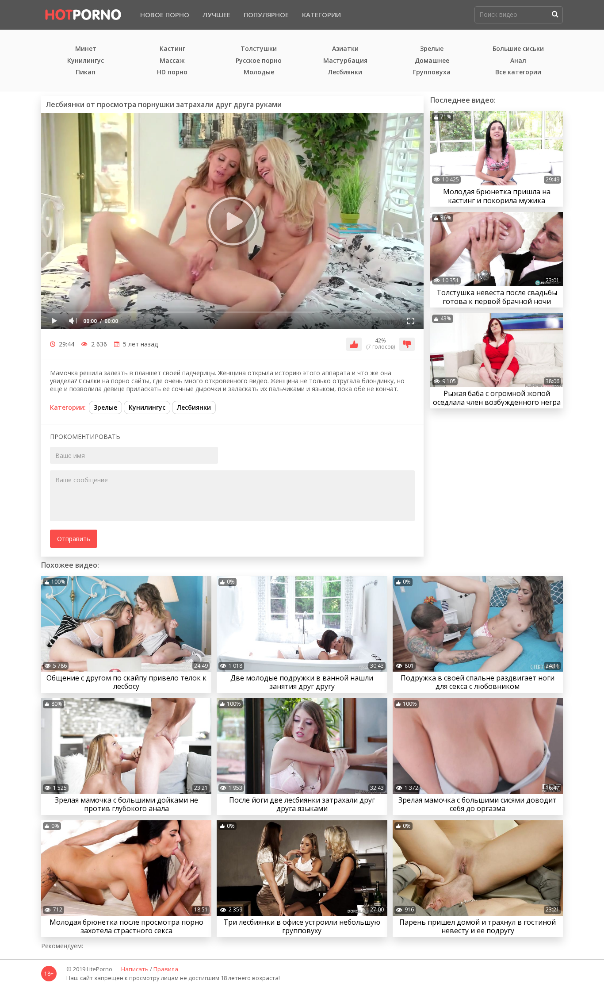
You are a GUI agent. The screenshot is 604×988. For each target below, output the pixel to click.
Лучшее (216, 14)
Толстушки (259, 49)
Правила (165, 969)
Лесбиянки (345, 72)
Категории (321, 14)
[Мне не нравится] (407, 344)
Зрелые (431, 49)
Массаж (172, 61)
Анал (518, 61)
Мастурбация (345, 61)
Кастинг (172, 49)
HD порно (172, 72)
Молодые (259, 72)
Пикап (86, 72)
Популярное (266, 14)
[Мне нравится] (354, 344)
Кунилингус (85, 61)
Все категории (518, 72)
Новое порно (164, 14)
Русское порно (259, 61)
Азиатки (345, 49)
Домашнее (432, 61)
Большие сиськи (518, 49)
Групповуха (432, 72)
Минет (85, 49)
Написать (135, 969)
